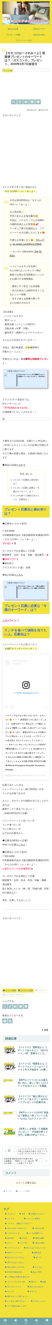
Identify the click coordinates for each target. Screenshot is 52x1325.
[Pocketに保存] (32, 101)
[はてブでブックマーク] (26, 101)
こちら (19, 575)
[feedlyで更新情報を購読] (4, 1020)
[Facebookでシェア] (20, 101)
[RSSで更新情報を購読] (10, 1020)
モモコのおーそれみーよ (14, 995)
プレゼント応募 (27, 990)
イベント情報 (10, 990)
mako (7, 775)
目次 (22, 474)
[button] (46, 915)
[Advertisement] (26, 152)
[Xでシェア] (14, 101)
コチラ (21, 465)
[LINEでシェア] (38, 101)
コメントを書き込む (26, 1182)
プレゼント (42, 990)
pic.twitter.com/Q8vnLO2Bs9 (27, 244)
